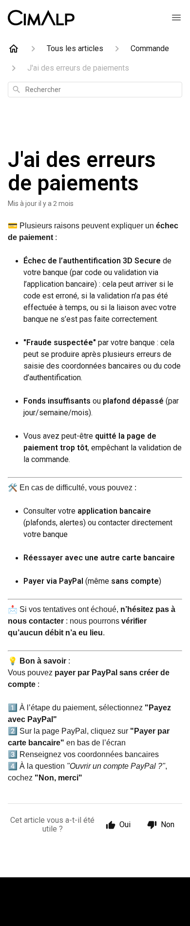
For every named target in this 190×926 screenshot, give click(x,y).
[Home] (13, 49)
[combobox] (95, 89)
